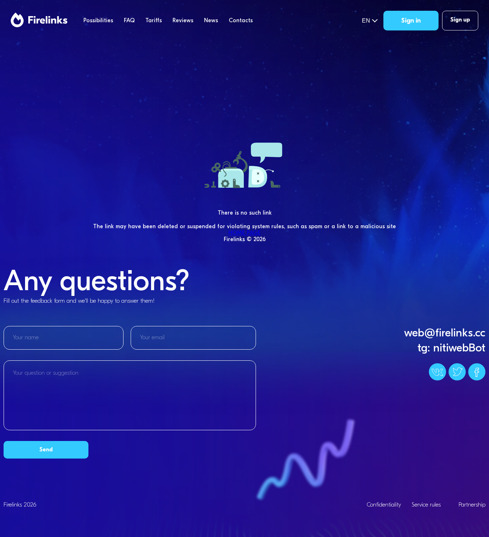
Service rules (426, 505)
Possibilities (98, 20)
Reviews (183, 20)
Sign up (460, 19)
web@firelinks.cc (444, 332)
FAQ (129, 20)
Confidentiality (384, 505)
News (211, 20)
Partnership (472, 505)
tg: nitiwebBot (451, 347)
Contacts (241, 20)
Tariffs (153, 20)
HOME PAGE (244, 233)
